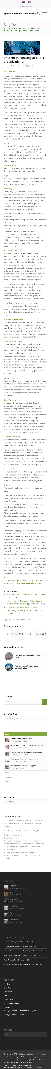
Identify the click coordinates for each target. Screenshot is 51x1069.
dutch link (37, 337)
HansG (30, 66)
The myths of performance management (26, 752)
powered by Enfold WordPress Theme (18, 1063)
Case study (8, 992)
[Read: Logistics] (6, 887)
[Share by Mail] (19, 633)
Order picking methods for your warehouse (18, 946)
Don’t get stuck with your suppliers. (24, 766)
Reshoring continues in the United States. (17, 964)
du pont (12, 619)
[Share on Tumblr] (11, 633)
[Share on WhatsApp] (25, 633)
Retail (12, 913)
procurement (21, 619)
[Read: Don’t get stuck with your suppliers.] (7, 767)
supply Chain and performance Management (21, 1011)
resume (7, 1007)
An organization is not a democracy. (24, 759)
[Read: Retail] (6, 914)
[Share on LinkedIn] (8, 633)
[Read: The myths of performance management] (7, 753)
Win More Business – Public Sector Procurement (26, 594)
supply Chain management (14, 1014)
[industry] (22, 48)
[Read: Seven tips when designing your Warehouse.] (7, 746)
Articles (7, 984)
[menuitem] (37, 13)
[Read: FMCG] (6, 894)
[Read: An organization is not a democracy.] (7, 760)
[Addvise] (21, 13)
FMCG (12, 892)
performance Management (14, 1003)
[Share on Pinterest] (5, 633)
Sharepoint (14, 899)
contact (7, 995)
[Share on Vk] (14, 633)
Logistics (13, 885)
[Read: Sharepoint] (6, 900)
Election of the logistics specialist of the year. (18, 951)
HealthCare (14, 906)
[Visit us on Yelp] (22, 633)
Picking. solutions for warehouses (15, 942)
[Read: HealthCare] (6, 907)
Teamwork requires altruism (21, 738)
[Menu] (43, 13)
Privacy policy (9, 999)
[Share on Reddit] (17, 633)
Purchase (21, 66)
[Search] (37, 13)
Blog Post (11, 24)
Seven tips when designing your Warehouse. (27, 745)
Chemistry (14, 920)
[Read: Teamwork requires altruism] (7, 740)
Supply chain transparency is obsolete (16, 955)
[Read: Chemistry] (6, 921)
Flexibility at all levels (11, 960)
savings (29, 619)
